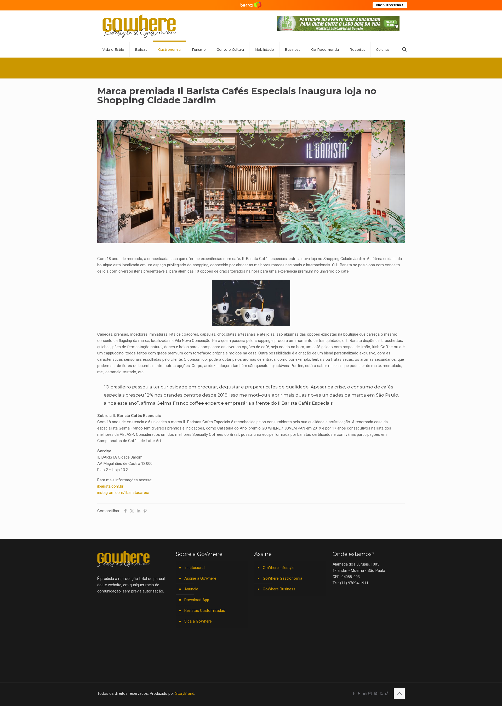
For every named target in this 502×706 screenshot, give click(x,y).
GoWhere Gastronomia (282, 578)
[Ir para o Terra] (251, 5)
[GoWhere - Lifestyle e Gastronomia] (139, 26)
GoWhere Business (279, 589)
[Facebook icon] (354, 693)
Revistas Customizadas (204, 610)
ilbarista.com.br (110, 486)
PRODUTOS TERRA (389, 5)
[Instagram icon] (370, 693)
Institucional (194, 567)
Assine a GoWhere (200, 578)
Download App (196, 599)
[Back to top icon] (399, 693)
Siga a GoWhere (198, 621)
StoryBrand (184, 693)
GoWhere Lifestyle (278, 567)
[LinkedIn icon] (365, 693)
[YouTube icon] (359, 693)
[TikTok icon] (387, 693)
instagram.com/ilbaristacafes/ (123, 492)
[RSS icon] (381, 693)
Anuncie (191, 589)
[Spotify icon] (376, 693)
